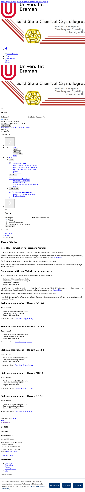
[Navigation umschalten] (1, 108)
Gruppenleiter (56, 257)
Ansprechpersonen (7, 455)
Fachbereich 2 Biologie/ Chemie (11, 127)
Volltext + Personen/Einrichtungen (14, 123)
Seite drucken (5, 422)
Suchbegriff (5, 117)
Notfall (7, 467)
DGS (6, 471)
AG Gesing (26, 127)
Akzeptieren (78, 485)
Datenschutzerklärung (38, 486)
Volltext (5, 119)
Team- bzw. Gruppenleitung (24, 318)
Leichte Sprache (10, 469)
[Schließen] (10, 162)
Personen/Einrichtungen (11, 121)
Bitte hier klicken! (12, 452)
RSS (2, 420)
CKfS (14, 418)
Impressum (8, 463)
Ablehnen (66, 485)
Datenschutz (9, 465)
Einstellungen (54, 485)
